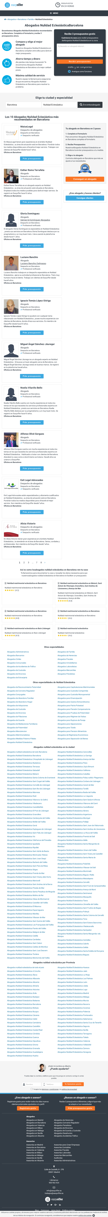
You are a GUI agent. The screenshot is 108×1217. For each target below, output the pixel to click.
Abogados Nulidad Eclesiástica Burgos (23, 1012)
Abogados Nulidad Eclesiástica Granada (23, 1048)
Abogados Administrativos (18, 652)
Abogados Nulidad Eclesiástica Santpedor (75, 930)
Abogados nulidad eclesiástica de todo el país (25, 967)
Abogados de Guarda (15, 720)
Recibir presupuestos (80, 61)
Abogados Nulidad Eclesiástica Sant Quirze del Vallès (28, 921)
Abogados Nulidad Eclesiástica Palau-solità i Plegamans (80, 778)
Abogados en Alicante (35, 1136)
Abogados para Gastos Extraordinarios (74, 702)
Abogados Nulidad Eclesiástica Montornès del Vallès (28, 958)
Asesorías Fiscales (61, 1150)
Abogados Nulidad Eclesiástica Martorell (23, 881)
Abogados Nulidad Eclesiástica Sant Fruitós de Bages (79, 908)
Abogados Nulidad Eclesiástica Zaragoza (74, 1052)
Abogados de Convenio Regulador (21, 691)
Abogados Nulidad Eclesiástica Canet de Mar (76, 785)
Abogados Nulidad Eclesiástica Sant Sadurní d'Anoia (79, 800)
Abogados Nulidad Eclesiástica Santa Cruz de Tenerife (79, 1023)
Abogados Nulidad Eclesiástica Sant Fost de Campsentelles (82, 886)
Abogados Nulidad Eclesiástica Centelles (74, 940)
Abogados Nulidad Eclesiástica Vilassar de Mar (26, 917)
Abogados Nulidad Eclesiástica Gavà (22, 825)
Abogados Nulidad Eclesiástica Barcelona (24, 756)
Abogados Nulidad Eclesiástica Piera (72, 763)
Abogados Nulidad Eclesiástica (19, 742)
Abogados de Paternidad (17, 728)
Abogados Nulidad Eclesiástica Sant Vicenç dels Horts (29, 877)
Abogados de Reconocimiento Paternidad (24, 687)
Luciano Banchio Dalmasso (33, 263)
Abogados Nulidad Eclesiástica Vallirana (74, 770)
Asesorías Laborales (62, 1153)
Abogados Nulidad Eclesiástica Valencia (74, 1041)
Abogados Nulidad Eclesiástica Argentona (75, 814)
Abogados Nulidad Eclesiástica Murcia (73, 1000)
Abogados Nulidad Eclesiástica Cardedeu (24, 939)
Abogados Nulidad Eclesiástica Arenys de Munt (77, 889)
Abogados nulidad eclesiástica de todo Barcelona (27, 752)
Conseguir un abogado (85, 179)
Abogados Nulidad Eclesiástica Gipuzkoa (23, 1041)
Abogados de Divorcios (16, 674)
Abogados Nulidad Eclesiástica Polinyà (73, 912)
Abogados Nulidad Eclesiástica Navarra (74, 1004)
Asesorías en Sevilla (34, 1158)
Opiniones (45, 1210)
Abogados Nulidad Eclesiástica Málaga (73, 997)
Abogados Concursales (16, 663)
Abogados (30, 1116)
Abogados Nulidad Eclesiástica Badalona (24, 763)
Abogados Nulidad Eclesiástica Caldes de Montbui (27, 947)
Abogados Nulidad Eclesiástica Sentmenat (75, 893)
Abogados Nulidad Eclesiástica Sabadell (23, 770)
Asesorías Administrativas (64, 1160)
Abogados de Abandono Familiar (20, 698)
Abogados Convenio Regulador (66, 1123)
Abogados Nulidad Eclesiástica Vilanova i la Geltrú (27, 800)
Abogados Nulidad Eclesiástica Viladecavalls (76, 926)
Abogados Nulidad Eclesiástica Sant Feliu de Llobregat (29, 833)
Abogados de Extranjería (17, 677)
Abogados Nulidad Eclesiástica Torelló (73, 789)
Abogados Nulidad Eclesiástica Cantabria (24, 1023)
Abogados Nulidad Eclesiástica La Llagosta (75, 796)
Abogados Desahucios (63, 1133)
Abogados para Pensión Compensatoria (74, 709)
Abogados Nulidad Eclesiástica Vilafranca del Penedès (29, 840)
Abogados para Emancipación (70, 698)
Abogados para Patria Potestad (71, 705)
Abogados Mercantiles (67, 670)
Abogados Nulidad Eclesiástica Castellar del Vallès (27, 903)
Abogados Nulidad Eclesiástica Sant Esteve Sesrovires (80, 923)
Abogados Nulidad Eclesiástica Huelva (22, 1056)
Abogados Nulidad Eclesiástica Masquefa (74, 897)
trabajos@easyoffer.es (54, 1193)
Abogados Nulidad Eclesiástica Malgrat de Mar (26, 932)
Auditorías (58, 1158)
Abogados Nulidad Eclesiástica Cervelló (74, 882)
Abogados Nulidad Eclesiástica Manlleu (23, 914)
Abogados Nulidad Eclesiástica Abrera (73, 811)
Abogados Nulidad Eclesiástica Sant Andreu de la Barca (29, 884)
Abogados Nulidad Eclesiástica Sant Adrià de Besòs (28, 851)
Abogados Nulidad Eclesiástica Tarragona (75, 1034)
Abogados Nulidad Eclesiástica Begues (73, 955)
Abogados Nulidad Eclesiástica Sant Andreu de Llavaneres (81, 829)
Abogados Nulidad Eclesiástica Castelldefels (25, 807)
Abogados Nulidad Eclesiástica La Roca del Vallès (78, 833)
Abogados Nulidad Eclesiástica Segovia (74, 1026)
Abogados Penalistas (66, 674)
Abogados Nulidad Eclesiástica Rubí (21, 796)
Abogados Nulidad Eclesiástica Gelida (73, 947)
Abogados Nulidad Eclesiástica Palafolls (74, 864)
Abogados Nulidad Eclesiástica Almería (23, 986)
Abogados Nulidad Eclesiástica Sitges (22, 870)
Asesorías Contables (62, 1147)
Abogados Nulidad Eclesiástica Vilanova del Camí (78, 803)
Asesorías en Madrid (34, 1145)
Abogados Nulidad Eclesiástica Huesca (73, 967)
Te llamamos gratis (73, 1084)
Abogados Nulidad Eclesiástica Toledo (73, 1037)
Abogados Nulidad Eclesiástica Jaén (72, 971)
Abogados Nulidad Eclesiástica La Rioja (74, 975)
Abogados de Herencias (67, 655)
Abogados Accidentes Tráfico (66, 1136)
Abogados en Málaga (35, 1131)
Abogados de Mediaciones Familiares (22, 724)
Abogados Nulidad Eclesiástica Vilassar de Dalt (77, 867)
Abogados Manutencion (17, 731)
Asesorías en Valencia (35, 1150)
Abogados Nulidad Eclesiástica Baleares (23, 1000)
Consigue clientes (85, 198)
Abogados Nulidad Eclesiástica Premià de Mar (26, 873)
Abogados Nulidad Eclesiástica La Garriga (75, 756)
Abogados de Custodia (16, 670)
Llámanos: (54, 1180)
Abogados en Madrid (34, 1120)
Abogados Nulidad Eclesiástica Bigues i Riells (76, 875)
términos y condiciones (50, 1089)
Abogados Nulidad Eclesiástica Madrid (73, 993)
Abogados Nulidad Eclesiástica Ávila (22, 993)
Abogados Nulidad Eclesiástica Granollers (24, 814)
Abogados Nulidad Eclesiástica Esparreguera (25, 910)
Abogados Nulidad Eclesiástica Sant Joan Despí (26, 858)
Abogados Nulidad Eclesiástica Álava (22, 975)
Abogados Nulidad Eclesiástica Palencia (74, 1012)
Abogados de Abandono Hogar (19, 702)
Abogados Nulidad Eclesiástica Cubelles (74, 774)
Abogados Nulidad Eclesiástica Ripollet (23, 847)
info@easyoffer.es (54, 1191)
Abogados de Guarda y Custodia (67, 1131)
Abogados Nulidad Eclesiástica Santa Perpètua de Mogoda (31, 892)
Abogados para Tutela (67, 728)
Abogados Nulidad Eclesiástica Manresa (23, 792)
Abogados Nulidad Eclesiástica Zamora (74, 1048)
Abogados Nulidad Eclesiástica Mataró (23, 774)
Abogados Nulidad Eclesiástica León (72, 982)
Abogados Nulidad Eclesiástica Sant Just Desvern (27, 950)
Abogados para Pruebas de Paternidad (73, 713)
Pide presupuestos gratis (80, 1108)
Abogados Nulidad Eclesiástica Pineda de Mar (25, 888)
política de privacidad (69, 1089)
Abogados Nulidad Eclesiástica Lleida (73, 986)
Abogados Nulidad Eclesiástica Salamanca (75, 1019)
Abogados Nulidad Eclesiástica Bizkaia (23, 1008)
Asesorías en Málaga (34, 1155)
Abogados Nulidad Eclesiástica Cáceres (23, 1015)
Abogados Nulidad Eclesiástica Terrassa (23, 767)
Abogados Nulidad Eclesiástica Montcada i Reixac (27, 855)
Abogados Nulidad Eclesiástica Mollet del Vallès (26, 822)
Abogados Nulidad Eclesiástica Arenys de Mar (76, 759)
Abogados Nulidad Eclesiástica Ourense (74, 1008)
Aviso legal (55, 1210)
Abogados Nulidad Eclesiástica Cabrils (73, 944)
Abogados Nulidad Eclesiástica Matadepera (75, 878)
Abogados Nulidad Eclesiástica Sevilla (73, 1030)
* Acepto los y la (55, 1089)
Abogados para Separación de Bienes (73, 739)
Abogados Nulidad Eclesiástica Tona (72, 919)
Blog (37, 1210)
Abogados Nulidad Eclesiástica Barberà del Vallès (27, 862)
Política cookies (68, 1210)
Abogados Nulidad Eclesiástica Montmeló (74, 871)
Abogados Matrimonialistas (18, 735)
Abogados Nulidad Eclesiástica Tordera (23, 954)
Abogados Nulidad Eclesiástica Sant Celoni (24, 943)
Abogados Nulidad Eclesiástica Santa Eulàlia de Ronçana (81, 951)
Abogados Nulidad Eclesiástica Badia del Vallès (77, 792)
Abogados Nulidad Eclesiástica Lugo (72, 989)
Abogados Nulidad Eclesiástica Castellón (23, 1026)
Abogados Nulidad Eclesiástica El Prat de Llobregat (28, 811)
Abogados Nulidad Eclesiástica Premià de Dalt (76, 836)
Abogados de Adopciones (17, 705)
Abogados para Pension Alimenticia (72, 731)
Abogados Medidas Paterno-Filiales (21, 739)
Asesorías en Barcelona (35, 1147)
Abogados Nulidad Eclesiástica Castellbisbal (76, 807)
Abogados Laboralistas (67, 666)
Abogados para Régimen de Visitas (72, 716)
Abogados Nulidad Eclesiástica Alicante (23, 982)
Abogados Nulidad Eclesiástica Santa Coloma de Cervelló (81, 915)
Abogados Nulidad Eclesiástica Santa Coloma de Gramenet (31, 778)
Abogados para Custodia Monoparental (74, 694)
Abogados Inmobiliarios (67, 663)
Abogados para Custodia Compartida (73, 691)
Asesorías (30, 1141)
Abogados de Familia (66, 652)
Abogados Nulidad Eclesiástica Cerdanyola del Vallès (28, 818)
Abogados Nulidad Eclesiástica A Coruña (23, 971)
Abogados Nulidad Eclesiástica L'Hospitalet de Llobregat (30, 759)
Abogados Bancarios (15, 655)
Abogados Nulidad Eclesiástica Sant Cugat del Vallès (28, 781)
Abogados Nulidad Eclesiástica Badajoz (23, 997)
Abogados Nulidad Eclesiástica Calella (22, 936)
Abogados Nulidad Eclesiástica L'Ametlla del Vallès (78, 904)
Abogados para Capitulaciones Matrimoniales (76, 687)
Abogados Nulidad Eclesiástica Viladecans (24, 803)
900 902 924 (54, 1183)
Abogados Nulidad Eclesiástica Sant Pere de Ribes (27, 866)
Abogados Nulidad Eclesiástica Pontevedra (75, 1015)
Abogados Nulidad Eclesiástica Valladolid (74, 1045)
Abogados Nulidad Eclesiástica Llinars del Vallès (77, 850)
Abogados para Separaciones (70, 724)
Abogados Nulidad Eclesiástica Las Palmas (75, 978)
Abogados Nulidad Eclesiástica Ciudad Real (24, 1030)
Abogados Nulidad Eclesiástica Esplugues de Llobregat (29, 829)
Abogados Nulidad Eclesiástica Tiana (73, 901)
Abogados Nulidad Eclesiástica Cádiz (22, 1019)
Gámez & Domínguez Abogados (35, 220)
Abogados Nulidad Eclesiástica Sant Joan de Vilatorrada (81, 825)
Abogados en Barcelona (36, 1123)
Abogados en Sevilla (34, 1133)
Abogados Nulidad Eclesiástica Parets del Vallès (26, 928)
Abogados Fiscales (65, 659)
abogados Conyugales (16, 694)
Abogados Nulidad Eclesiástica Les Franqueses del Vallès (30, 925)
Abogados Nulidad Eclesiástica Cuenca (23, 1037)
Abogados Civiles (14, 659)
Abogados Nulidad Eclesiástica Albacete (23, 978)
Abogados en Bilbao (34, 1128)
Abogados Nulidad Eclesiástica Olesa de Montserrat (28, 899)
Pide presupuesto (32, 158)
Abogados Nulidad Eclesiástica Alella (72, 840)
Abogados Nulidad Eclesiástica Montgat (74, 818)
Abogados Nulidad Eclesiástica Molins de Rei (25, 895)
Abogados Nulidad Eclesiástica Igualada (23, 844)
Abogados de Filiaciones (17, 716)
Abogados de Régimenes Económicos (73, 735)
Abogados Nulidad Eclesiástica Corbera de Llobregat (79, 781)
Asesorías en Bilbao (34, 1153)
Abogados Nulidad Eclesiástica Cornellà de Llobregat (28, 785)
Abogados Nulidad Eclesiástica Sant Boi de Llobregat (28, 789)
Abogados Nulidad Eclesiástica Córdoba (23, 1034)
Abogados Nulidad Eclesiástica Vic (21, 836)
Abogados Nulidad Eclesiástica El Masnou (24, 906)
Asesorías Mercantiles (63, 1155)
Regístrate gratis (28, 1108)
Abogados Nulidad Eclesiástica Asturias (23, 989)
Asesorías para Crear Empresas (67, 1145)
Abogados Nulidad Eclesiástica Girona (22, 1045)
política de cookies (85, 1215)
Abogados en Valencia (35, 1125)
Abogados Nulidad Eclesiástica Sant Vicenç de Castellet (80, 854)
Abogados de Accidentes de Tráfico (21, 666)
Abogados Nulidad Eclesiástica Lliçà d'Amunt (76, 767)
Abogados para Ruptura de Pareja (71, 720)
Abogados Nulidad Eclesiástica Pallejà (73, 822)
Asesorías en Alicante (35, 1160)
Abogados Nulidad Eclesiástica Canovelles (75, 752)
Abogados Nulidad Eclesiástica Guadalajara (25, 1052)
